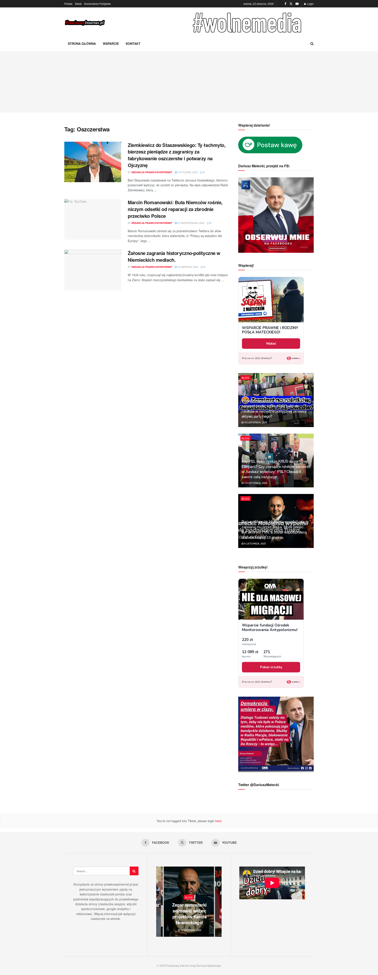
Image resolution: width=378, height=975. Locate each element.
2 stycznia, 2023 (187, 172)
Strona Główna (82, 43)
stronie (115, 918)
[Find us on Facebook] (285, 3)
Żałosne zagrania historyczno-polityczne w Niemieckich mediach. (174, 256)
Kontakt (133, 43)
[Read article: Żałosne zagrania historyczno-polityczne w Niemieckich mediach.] (92, 270)
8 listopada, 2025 (254, 543)
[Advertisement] (189, 82)
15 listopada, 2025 (255, 422)
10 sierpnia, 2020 (187, 267)
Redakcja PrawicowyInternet (151, 172)
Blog (245, 377)
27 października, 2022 (190, 223)
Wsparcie (111, 43)
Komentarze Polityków (97, 3)
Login (310, 3)
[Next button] (218, 902)
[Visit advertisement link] (248, 23)
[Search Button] (312, 43)
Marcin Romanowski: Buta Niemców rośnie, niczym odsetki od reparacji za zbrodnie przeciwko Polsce (175, 209)
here (218, 821)
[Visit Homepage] (85, 23)
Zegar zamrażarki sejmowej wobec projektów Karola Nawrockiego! (189, 914)
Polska (68, 3)
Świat (78, 3)
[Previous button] (159, 902)
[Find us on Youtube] (297, 3)
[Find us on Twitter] (290, 3)
